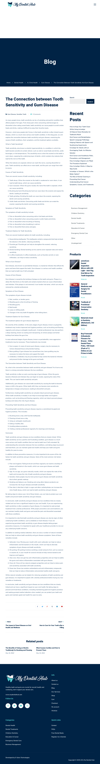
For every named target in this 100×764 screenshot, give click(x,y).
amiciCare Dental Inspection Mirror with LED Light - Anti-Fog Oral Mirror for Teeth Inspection (87, 268)
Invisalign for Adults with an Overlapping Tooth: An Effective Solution (80, 150)
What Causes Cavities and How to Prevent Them (48, 649)
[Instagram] (27, 705)
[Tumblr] (52, 606)
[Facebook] (37, 606)
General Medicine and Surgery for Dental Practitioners (86, 289)
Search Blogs (90, 102)
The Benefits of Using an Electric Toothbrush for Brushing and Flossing (19, 649)
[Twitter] (42, 606)
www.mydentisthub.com (14, 695)
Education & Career (78, 228)
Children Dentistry (77, 213)
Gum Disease (45, 83)
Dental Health (18, 83)
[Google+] (47, 606)
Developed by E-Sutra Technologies (17, 758)
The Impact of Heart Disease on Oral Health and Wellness (18, 625)
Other (73, 238)
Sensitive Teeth (21, 114)
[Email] (62, 606)
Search (72, 98)
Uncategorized (76, 243)
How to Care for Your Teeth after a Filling (52, 625)
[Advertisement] (51, 23)
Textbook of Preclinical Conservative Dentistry (86, 306)
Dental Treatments (78, 223)
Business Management (79, 208)
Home (8, 83)
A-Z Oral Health (32, 83)
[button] (56, 650)
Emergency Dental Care (79, 233)
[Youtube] (20, 705)
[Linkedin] (57, 606)
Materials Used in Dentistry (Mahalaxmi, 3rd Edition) (87, 322)
